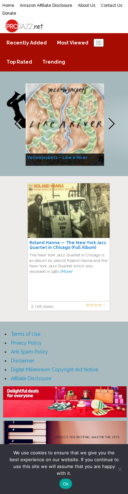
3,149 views (42, 306)
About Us (86, 5)
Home (8, 5)
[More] (66, 271)
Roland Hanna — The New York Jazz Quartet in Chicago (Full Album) (67, 245)
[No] (119, 469)
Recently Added (26, 42)
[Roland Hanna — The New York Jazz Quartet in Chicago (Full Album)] (69, 210)
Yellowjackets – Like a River (57, 157)
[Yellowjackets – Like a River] (66, 124)
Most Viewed (72, 42)
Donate (9, 13)
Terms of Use (25, 334)
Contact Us (111, 5)
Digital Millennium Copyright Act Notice (54, 369)
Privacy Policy (26, 343)
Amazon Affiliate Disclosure (46, 5)
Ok (66, 483)
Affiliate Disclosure (31, 378)
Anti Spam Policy (29, 352)
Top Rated (19, 62)
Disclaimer (22, 360)
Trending (53, 62)
